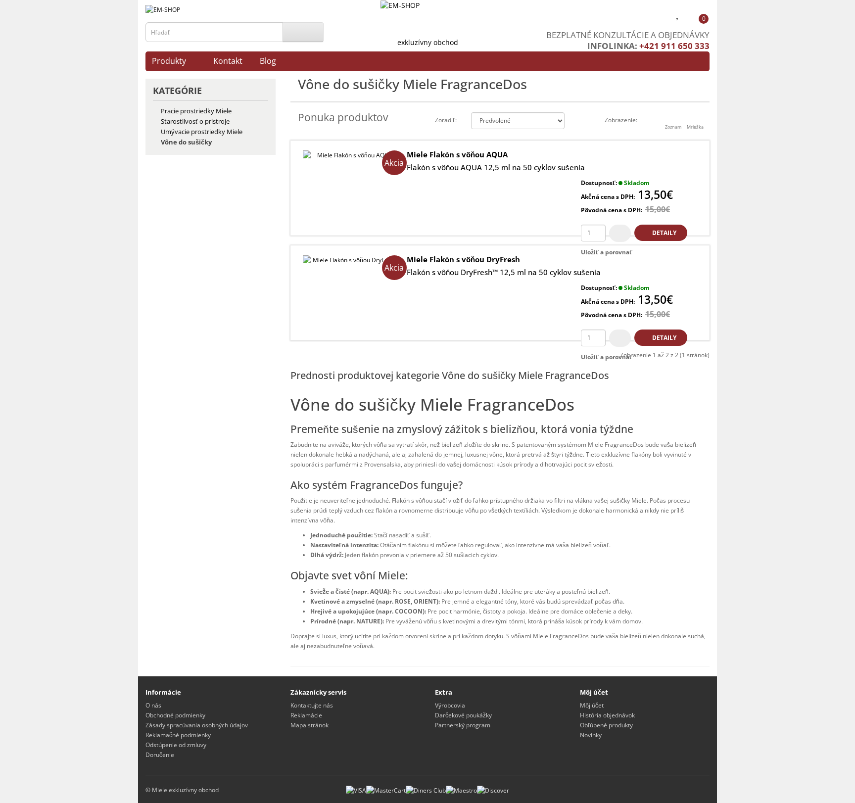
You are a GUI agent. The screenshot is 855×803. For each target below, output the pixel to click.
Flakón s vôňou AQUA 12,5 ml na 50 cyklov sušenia (496, 167)
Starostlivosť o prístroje (195, 121)
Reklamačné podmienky (178, 735)
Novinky (591, 735)
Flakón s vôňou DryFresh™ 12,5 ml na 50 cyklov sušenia (504, 272)
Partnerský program (462, 725)
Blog (268, 60)
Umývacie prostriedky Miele (201, 131)
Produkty (169, 60)
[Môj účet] (659, 15)
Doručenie (159, 755)
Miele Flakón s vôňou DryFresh (463, 259)
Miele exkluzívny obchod (185, 790)
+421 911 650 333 (674, 45)
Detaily (663, 233)
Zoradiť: (445, 120)
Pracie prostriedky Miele (196, 110)
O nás (153, 705)
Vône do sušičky (186, 142)
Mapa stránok (309, 725)
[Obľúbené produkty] (678, 15)
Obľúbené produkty (606, 725)
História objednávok (607, 715)
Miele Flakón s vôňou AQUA (457, 154)
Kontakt (227, 60)
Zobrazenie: (621, 120)
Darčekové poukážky (463, 715)
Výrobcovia (450, 705)
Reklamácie (306, 715)
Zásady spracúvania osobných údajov (196, 725)
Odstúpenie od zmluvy (175, 745)
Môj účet (592, 705)
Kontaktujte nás (311, 705)
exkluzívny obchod (427, 42)
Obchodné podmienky (175, 715)
